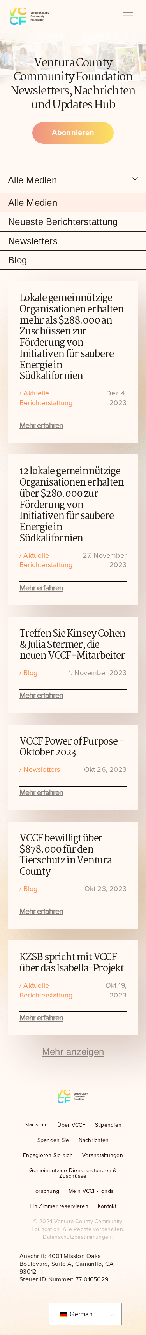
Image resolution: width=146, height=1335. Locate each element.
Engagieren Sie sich (48, 1155)
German (80, 1314)
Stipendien (108, 1125)
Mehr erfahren (41, 425)
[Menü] (128, 16)
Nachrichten (94, 1140)
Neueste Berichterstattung (63, 221)
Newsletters (33, 241)
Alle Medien (32, 202)
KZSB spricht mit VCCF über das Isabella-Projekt (71, 963)
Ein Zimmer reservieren (59, 1206)
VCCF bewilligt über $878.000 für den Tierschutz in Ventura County (65, 855)
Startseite (36, 1124)
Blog (17, 260)
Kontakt (107, 1206)
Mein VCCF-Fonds (91, 1191)
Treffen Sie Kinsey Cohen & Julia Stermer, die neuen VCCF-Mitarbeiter (72, 645)
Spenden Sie (53, 1140)
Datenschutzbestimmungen (77, 1237)
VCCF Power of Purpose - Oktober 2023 (71, 747)
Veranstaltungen (102, 1155)
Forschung (45, 1191)
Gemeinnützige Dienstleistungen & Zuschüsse (72, 1173)
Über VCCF (71, 1125)
